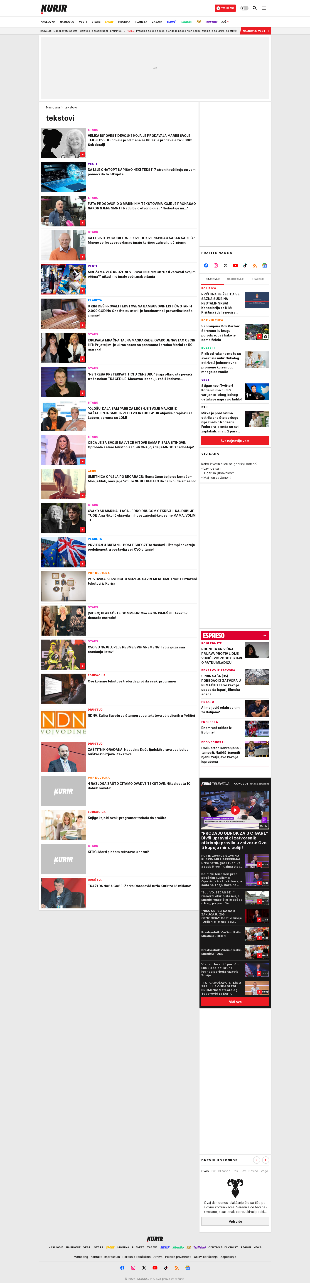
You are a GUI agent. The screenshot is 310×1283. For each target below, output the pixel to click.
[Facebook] (206, 265)
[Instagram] (216, 265)
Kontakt (96, 1256)
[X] (226, 265)
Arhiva (157, 1256)
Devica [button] (253, 1171)
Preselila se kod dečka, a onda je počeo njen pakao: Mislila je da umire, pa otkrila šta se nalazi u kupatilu (170, 30)
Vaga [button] (264, 1171)
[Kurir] (54, 8)
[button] (265, 1160)
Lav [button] (243, 1171)
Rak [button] (235, 1171)
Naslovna (53, 107)
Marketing (81, 1256)
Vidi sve (235, 1002)
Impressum (112, 1256)
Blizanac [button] (224, 1171)
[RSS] (255, 265)
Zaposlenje (228, 1256)
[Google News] (264, 265)
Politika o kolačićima (137, 1256)
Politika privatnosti (178, 1256)
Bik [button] (214, 1171)
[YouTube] (235, 265)
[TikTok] (245, 265)
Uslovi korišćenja (206, 1256)
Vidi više (235, 1221)
